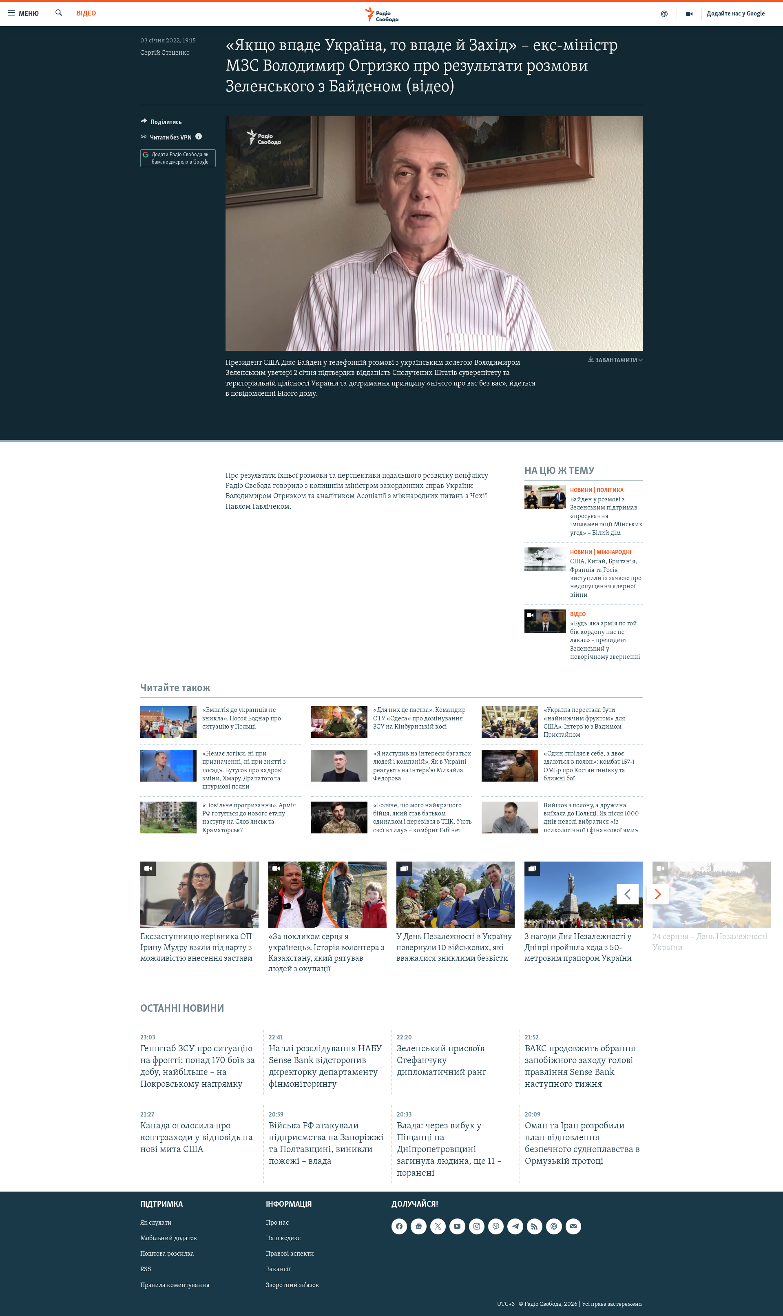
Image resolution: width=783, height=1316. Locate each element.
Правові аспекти (290, 1254)
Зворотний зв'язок (292, 1285)
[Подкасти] (664, 14)
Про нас (277, 1223)
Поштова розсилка (167, 1254)
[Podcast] (554, 1226)
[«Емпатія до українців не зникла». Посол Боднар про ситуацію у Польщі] (168, 722)
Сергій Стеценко (165, 53)
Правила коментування (175, 1285)
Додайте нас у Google (736, 14)
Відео (86, 14)
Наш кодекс (283, 1239)
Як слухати (156, 1223)
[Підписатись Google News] (418, 1226)
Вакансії (278, 1270)
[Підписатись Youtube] (457, 1226)
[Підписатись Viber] (496, 1226)
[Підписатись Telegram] (515, 1226)
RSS (145, 1270)
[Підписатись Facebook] (399, 1226)
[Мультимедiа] (689, 14)
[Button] (161, 124)
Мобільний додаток (168, 1239)
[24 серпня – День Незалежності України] (711, 895)
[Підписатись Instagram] (476, 1226)
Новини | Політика (597, 490)
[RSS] (534, 1226)
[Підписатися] (573, 1226)
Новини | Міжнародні (600, 552)
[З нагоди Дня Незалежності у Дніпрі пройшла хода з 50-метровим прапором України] (583, 895)
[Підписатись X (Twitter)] (438, 1226)
